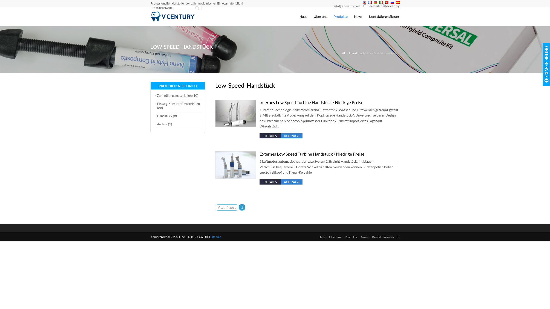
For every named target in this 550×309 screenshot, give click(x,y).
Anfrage (292, 136)
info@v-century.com (347, 6)
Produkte (341, 16)
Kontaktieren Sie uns (384, 16)
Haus (303, 16)
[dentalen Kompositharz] (172, 20)
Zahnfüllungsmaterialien (174, 95)
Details (270, 136)
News (358, 16)
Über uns (320, 16)
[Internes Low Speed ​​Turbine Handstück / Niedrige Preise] (235, 126)
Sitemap (216, 237)
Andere (162, 124)
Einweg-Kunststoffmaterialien (178, 104)
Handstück (357, 53)
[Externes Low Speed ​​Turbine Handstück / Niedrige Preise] (235, 177)
